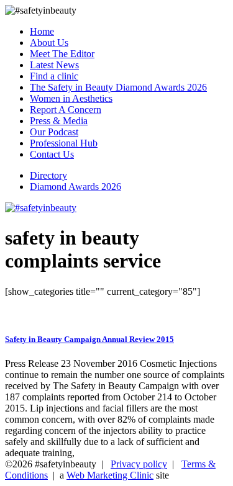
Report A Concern (65, 109)
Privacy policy (139, 464)
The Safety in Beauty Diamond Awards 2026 (118, 87)
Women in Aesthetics (71, 98)
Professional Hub (64, 143)
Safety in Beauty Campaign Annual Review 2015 (89, 339)
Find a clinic (54, 76)
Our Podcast (54, 132)
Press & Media (59, 120)
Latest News (54, 65)
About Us (49, 42)
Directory (48, 175)
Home (42, 31)
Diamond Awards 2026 (75, 186)
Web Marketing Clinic (109, 475)
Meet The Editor (62, 53)
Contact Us (52, 154)
